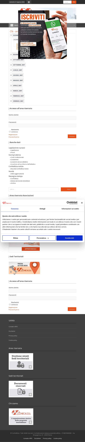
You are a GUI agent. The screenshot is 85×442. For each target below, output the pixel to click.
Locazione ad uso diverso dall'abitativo (23, 164)
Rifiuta (15, 238)
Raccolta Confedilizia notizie (20, 169)
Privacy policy (13, 336)
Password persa (14, 137)
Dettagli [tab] (42, 209)
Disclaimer (12, 331)
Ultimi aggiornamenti (17, 174)
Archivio (13, 183)
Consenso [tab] (14, 209)
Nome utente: (14, 115)
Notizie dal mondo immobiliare (20, 181)
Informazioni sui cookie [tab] (70, 209)
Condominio (14, 160)
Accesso (72, 136)
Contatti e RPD (13, 327)
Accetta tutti (69, 238)
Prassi (13, 152)
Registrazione (13, 134)
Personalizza (41, 238)
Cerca (68, 189)
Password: (12, 122)
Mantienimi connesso (15, 130)
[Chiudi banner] (82, 203)
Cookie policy (13, 340)
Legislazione (15, 150)
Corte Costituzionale (17, 157)
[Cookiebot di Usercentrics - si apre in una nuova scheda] (68, 202)
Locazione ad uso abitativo (19, 162)
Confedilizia (14, 179)
